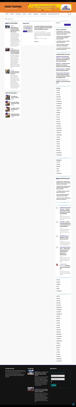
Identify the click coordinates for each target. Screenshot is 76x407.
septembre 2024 (59, 134)
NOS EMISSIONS (43, 14)
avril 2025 (58, 119)
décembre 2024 (59, 128)
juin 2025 (58, 114)
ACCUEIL (6, 14)
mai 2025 (58, 117)
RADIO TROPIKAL (13, 6)
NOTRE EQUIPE (18, 14)
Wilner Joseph (58, 63)
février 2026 (59, 96)
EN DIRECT (12, 14)
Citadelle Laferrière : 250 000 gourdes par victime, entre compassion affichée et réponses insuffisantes (14, 51)
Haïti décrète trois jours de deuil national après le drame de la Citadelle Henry (15, 110)
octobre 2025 (59, 105)
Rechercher (58, 22)
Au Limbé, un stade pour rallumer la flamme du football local (15, 115)
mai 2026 (58, 90)
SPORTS (58, 171)
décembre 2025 (59, 101)
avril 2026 (58, 92)
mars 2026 (58, 94)
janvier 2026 (59, 99)
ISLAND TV (21, 1)
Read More (36, 41)
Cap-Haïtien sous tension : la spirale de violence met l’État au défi (14, 72)
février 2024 (59, 150)
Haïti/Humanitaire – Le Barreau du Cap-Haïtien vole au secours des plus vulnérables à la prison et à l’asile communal (15, 29)
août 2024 (58, 137)
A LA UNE (11, 25)
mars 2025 (58, 121)
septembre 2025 (59, 108)
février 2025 (59, 123)
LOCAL (58, 168)
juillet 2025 (58, 112)
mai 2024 (58, 143)
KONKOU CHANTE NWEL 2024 (53, 14)
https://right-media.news (60, 68)
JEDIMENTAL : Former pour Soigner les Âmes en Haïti (65, 267)
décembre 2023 (59, 152)
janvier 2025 (59, 125)
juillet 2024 (58, 139)
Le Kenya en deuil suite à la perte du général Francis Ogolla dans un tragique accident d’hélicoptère (63, 59)
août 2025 (58, 110)
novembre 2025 (59, 103)
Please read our (58, 381)
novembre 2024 (59, 130)
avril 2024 (58, 146)
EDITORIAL (58, 166)
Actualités (58, 164)
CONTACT (30, 14)
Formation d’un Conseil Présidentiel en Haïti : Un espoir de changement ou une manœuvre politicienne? (63, 65)
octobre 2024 (59, 132)
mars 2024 (58, 148)
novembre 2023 (59, 154)
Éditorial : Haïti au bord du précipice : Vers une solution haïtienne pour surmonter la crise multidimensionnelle (63, 76)
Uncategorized (59, 173)
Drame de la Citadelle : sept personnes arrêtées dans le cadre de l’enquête (15, 98)
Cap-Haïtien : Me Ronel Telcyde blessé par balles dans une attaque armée (15, 104)
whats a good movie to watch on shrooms (62, 72)
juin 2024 (58, 141)
